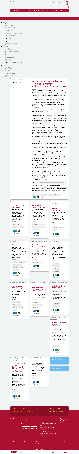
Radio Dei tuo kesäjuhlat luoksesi (39, 245)
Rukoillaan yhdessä (10, 57)
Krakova (54, 230)
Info (62, 10)
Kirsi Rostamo (56, 303)
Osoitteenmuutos (10, 73)
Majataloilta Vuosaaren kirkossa (39, 206)
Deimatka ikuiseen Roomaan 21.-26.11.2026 (59, 324)
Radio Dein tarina (10, 27)
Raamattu (21, 226)
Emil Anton (61, 227)
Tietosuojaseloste (10, 76)
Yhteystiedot (8, 67)
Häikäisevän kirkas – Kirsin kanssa (59, 286)
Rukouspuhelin (9, 60)
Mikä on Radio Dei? (10, 25)
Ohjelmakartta (9, 52)
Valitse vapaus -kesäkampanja (18, 286)
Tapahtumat (55, 10)
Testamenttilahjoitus (11, 43)
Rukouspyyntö (34, 408)
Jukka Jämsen (36, 226)
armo (34, 378)
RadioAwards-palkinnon (58, 190)
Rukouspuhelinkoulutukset (14, 62)
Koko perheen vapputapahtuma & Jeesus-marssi (39, 289)
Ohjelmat (36, 10)
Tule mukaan (26, 10)
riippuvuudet (16, 269)
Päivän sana (18, 411)
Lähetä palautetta (10, 72)
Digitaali (42, 449)
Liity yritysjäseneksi (10, 35)
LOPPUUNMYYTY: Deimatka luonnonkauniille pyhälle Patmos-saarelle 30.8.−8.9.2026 (18, 368)
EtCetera (35, 224)
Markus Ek (15, 226)
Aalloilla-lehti (11, 40)
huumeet (15, 262)
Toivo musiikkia (9, 49)
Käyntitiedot (8, 68)
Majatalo (42, 226)
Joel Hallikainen (35, 194)
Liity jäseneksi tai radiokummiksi (14, 33)
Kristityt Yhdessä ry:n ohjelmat (13, 48)
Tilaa (6, 36)
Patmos (14, 392)
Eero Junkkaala (56, 268)
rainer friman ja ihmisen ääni (54, 194)
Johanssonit (16, 245)
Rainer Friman (44, 194)
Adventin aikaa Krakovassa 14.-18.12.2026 (57, 208)
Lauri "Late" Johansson (18, 267)
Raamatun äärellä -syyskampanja (19, 206)
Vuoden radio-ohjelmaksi (43, 190)
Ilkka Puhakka (41, 224)
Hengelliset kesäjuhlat (37, 262)
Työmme (16, 10)
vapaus (14, 309)
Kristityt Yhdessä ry (17, 224)
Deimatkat (8, 44)
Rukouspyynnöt (9, 59)
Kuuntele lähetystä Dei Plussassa (58, 452)
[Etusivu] (11, 10)
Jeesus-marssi (36, 302)
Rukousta (45, 10)
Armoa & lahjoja (58, 245)
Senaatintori (35, 307)
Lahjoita (7, 31)
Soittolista (8, 54)
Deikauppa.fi (29, 411)
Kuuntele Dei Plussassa (11, 51)
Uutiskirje (10, 38)
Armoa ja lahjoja (56, 266)
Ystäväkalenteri (11, 41)
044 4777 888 (33, 428)
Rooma (54, 345)
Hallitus (7, 70)
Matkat (24, 408)
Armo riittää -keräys (39, 361)
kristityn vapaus (22, 262)
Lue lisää (14, 221)
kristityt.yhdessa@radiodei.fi (29, 426)
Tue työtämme (9, 30)
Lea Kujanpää (56, 271)
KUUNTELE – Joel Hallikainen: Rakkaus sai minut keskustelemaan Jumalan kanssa (49, 83)
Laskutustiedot (9, 75)
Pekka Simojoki (36, 229)
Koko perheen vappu (37, 304)
